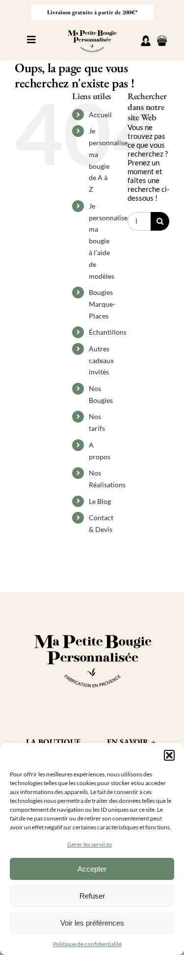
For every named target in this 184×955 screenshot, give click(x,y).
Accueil (100, 114)
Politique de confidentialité (87, 944)
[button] (169, 755)
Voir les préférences (92, 923)
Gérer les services (89, 844)
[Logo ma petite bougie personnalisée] (92, 28)
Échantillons (108, 332)
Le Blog (100, 501)
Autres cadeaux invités (101, 360)
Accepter (92, 869)
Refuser (92, 896)
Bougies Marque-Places (102, 304)
